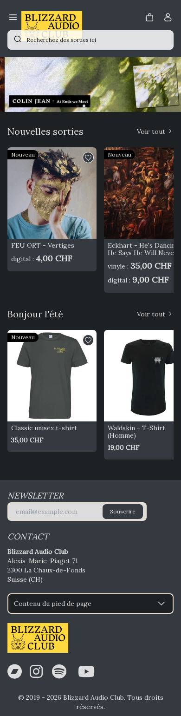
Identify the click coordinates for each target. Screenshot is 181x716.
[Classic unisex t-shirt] (52, 375)
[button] (149, 17)
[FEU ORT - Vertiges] (52, 193)
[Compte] (168, 19)
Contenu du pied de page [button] (52, 603)
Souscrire (123, 511)
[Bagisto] (51, 18)
